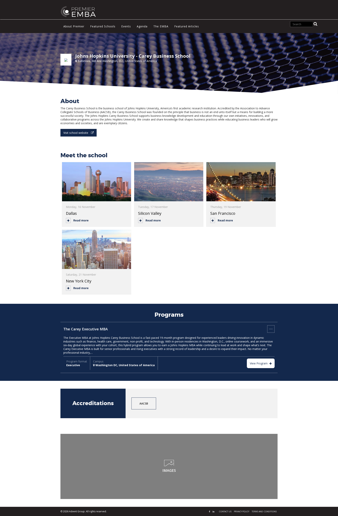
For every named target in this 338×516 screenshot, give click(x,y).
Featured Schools (102, 26)
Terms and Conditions (264, 511)
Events (126, 26)
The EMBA (160, 26)
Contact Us (225, 511)
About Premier (73, 26)
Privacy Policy (241, 511)
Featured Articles (186, 26)
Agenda (142, 26)
